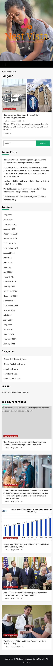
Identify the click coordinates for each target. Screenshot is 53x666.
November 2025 (10, 238)
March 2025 (8, 277)
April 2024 (7, 329)
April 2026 (7, 219)
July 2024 (7, 315)
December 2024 (10, 291)
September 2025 (10, 248)
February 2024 (9, 339)
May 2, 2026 (15, 550)
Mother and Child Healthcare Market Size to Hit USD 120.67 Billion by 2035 (26, 182)
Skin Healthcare (10, 374)
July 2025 (7, 258)
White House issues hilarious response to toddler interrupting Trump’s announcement (24, 190)
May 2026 (7, 215)
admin (7, 121)
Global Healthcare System (14, 359)
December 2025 (10, 234)
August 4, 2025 (16, 121)
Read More (7, 134)
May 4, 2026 (15, 448)
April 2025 (7, 272)
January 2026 (9, 229)
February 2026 (9, 224)
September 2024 (10, 305)
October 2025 (9, 243)
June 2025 (7, 262)
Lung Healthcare (9, 109)
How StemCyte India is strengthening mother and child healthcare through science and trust (24, 161)
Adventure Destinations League (15, 392)
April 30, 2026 (15, 647)
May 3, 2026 (15, 501)
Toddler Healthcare (11, 379)
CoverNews (38, 659)
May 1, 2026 (15, 598)
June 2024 (7, 320)
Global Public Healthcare (14, 364)
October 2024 (9, 301)
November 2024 (10, 296)
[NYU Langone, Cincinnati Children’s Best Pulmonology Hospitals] (27, 95)
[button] (4, 64)
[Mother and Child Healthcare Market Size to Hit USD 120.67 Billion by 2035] (27, 524)
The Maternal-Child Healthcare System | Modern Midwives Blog (24, 198)
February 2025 (9, 281)
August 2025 (9, 253)
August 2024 (9, 310)
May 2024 (7, 324)
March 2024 (8, 334)
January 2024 (9, 344)
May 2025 (7, 267)
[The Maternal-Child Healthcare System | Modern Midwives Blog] (27, 621)
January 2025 (9, 286)
